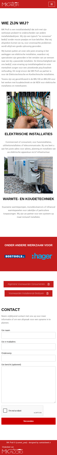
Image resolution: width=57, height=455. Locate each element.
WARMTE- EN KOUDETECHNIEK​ (28, 199)
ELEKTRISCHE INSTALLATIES (28, 134)
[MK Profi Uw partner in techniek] (10, 4)
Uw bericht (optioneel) (11, 364)
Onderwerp (6, 353)
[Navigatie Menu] (51, 4)
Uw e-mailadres (8, 341)
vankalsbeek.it (45, 443)
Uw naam (5, 330)
